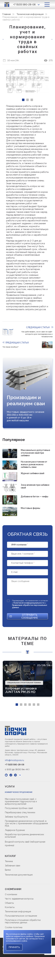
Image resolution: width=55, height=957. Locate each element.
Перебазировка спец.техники (20, 812)
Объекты (9, 903)
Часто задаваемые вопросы (19, 898)
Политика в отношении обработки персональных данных (23, 921)
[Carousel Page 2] (27, 100)
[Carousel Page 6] (38, 704)
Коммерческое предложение (18, 792)
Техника (9, 861)
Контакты (10, 907)
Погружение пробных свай (19, 808)
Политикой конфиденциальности (29, 603)
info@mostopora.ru (14, 760)
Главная (6, 14)
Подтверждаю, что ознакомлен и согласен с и (30, 604)
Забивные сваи (12, 865)
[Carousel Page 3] (32, 100)
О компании (11, 894)
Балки (8, 870)
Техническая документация (19, 875)
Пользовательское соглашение (21, 916)
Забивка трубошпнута (16, 817)
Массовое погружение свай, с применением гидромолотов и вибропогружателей (21, 801)
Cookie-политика (13, 927)
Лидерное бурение (15, 830)
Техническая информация (30, 14)
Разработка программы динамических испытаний (24, 835)
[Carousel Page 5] (34, 704)
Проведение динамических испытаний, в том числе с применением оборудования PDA (26, 823)
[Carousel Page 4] (29, 704)
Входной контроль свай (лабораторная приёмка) (25, 844)
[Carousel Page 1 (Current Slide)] (23, 100)
